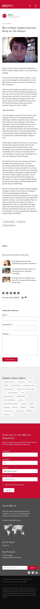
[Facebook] (3, 293)
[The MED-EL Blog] (8, 6)
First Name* (6, 451)
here (6, 73)
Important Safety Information (11, 557)
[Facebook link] (29, 573)
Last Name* (6, 459)
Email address (7, 324)
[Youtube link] (36, 573)
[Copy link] (14, 293)
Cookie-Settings (23, 581)
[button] (36, 6)
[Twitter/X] (7, 293)
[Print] (18, 293)
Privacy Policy (5, 581)
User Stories (6, 23)
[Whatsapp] (11, 293)
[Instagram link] (33, 573)
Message (5, 334)
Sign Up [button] (8, 490)
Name (4, 315)
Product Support (7, 555)
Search (32, 568)
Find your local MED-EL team (11, 520)
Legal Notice (14, 581)
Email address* (7, 476)
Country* (5, 467)
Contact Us (5, 545)
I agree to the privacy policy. (15, 485)
